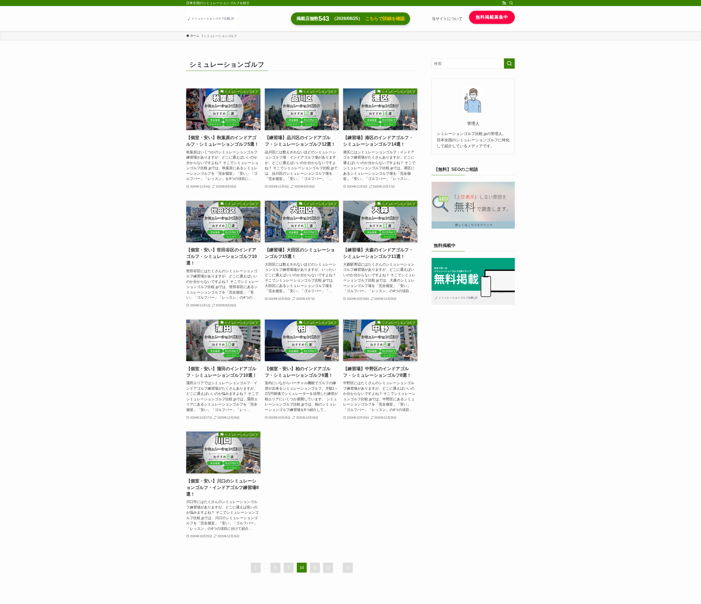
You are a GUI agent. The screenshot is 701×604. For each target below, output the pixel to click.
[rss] (504, 3)
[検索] (511, 3)
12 (328, 567)
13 (348, 567)
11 (315, 567)
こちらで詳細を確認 (385, 18)
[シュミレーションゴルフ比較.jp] (210, 18)
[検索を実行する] (509, 63)
